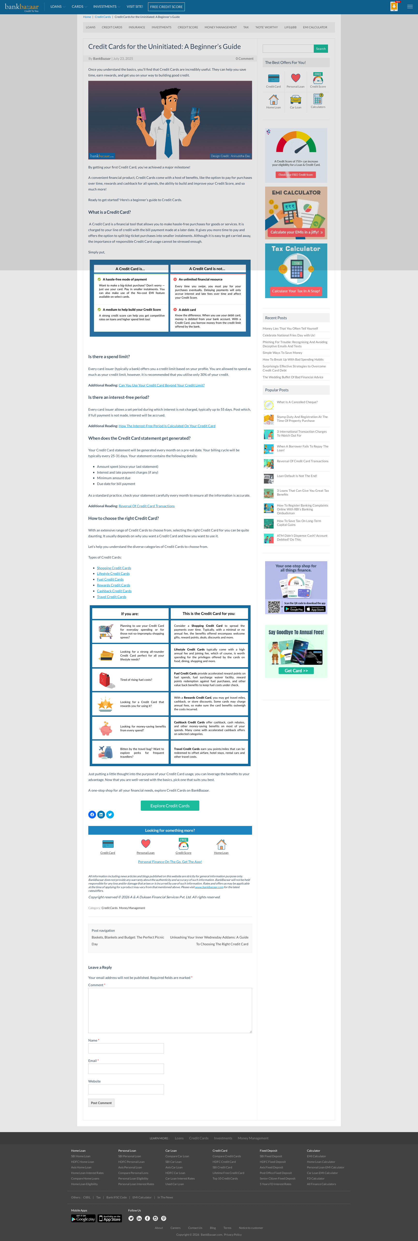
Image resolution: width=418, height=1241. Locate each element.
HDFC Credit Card (224, 1162)
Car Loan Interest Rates (180, 1178)
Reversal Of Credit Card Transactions (302, 461)
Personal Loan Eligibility (133, 1178)
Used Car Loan (174, 1184)
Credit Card (107, 853)
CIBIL (86, 1197)
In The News (165, 1197)
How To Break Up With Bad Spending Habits (293, 359)
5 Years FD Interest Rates (275, 1184)
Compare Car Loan (177, 1156)
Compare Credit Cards (227, 1156)
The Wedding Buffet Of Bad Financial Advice (293, 377)
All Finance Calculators (321, 1184)
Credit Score (183, 853)
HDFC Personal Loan (131, 1162)
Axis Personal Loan (130, 1167)
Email (93, 1061)
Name (93, 1040)
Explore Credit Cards (170, 805)
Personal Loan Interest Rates (136, 1184)
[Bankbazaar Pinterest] (163, 1219)
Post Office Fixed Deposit (276, 1173)
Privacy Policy (233, 1234)
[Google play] (83, 1221)
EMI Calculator (316, 1156)
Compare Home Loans (85, 1178)
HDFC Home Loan (82, 1162)
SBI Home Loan (80, 1156)
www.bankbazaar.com (209, 887)
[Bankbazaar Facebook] (147, 1219)
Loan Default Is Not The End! (297, 476)
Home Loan (221, 853)
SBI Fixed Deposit (271, 1156)
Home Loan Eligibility (84, 1184)
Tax (98, 1197)
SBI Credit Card (222, 1167)
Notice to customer (251, 1228)
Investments (223, 1138)
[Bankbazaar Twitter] (131, 1219)
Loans (179, 1138)
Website (94, 1081)
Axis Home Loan (81, 1167)
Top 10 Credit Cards (225, 1178)
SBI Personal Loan (129, 1156)
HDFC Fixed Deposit (273, 1162)
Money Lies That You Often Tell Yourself (290, 328)
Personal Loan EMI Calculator (325, 1167)
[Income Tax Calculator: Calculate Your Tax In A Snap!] (296, 299)
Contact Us (195, 1228)
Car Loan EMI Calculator (322, 1173)
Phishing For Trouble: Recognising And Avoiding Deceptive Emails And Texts (295, 344)
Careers (175, 1228)
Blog (213, 1228)
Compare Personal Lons (133, 1173)
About (159, 1228)
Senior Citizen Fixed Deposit (277, 1178)
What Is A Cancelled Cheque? (297, 402)
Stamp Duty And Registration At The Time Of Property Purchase (302, 419)
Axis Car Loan (174, 1167)
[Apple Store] (109, 1221)
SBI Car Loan (173, 1162)
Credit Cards (110, 908)
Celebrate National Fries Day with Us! (289, 335)
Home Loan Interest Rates (87, 1173)
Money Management (132, 908)
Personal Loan (146, 853)
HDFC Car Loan (175, 1173)
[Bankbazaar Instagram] (155, 1219)
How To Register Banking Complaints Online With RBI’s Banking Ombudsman (302, 509)
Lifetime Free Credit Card (228, 1173)
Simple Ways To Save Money (282, 353)
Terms (227, 1228)
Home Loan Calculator (321, 1162)
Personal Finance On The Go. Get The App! (170, 862)
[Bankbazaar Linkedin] (139, 1219)
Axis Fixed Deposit (271, 1167)
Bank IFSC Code (116, 1197)
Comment (96, 985)
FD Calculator (316, 1178)
